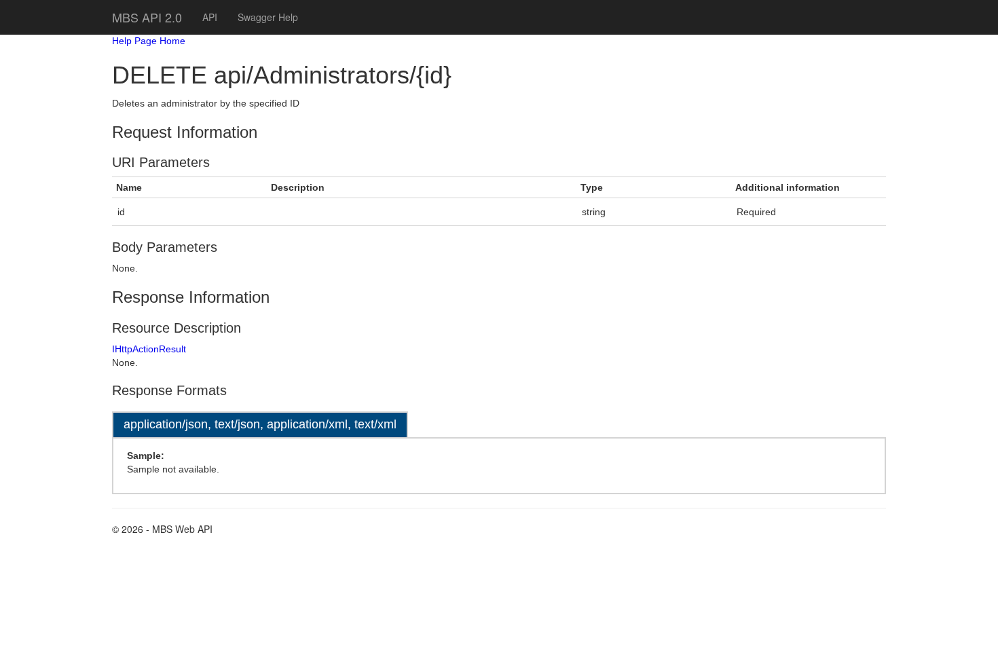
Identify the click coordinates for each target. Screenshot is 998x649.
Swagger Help (268, 17)
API (209, 17)
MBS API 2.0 (147, 17)
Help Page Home (148, 40)
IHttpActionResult (149, 349)
